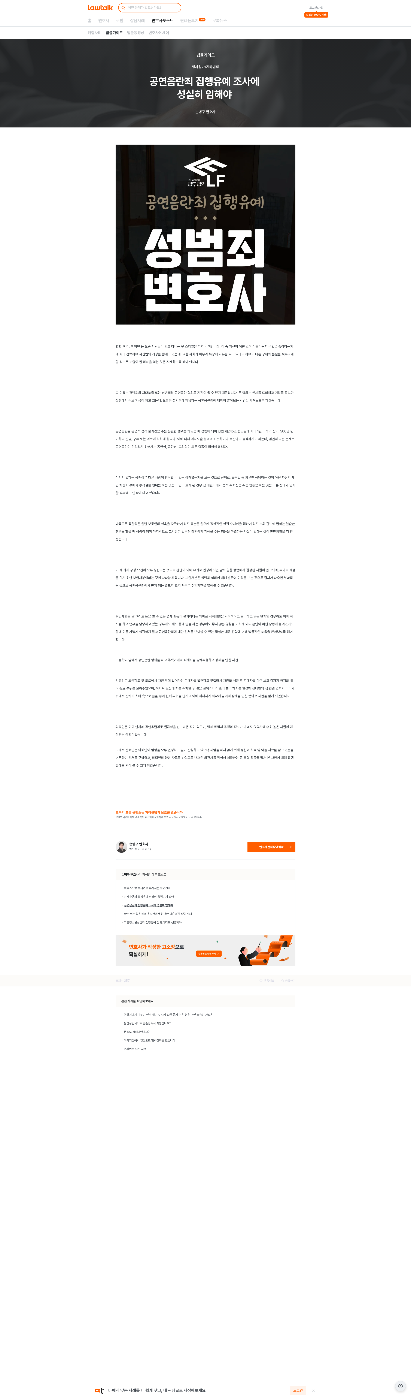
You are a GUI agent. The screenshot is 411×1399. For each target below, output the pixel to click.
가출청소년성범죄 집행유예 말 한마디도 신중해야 (153, 922)
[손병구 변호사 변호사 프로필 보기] (121, 847)
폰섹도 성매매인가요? (137, 1032)
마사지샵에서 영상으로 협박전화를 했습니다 (149, 1040)
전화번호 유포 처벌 (135, 1049)
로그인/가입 (316, 7)
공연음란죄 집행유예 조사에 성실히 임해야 (148, 905)
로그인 (298, 1391)
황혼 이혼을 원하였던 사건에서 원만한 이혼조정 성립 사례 (158, 914)
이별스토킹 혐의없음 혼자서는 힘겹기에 (147, 888)
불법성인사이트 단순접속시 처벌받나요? (147, 1023)
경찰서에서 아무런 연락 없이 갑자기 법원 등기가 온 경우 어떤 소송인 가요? (168, 1014)
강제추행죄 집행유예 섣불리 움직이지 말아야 (150, 896)
